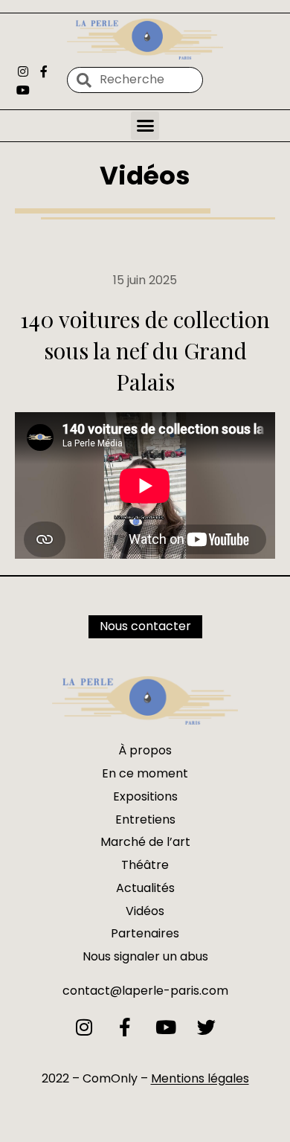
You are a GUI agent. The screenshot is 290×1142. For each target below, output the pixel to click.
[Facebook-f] (43, 71)
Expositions (145, 796)
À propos (145, 750)
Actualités (145, 887)
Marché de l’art (145, 841)
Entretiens (145, 819)
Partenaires (145, 933)
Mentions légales (200, 1078)
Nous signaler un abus (145, 956)
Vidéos (145, 175)
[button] (145, 126)
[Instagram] (23, 71)
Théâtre (145, 864)
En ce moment (145, 773)
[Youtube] (23, 90)
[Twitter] (206, 1027)
